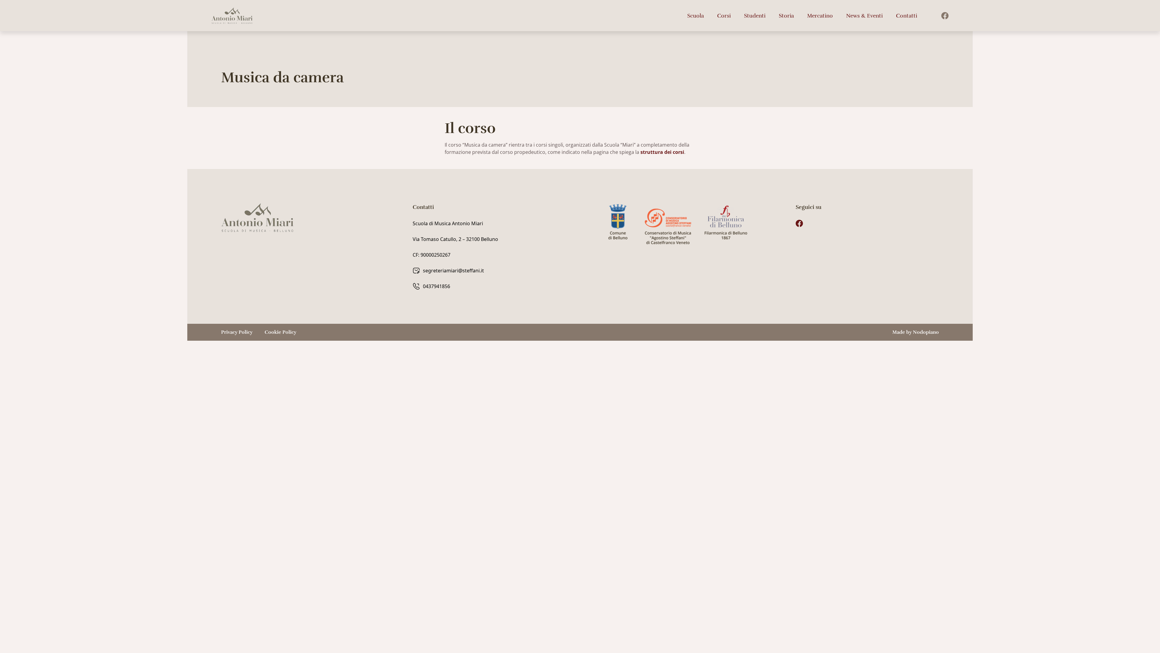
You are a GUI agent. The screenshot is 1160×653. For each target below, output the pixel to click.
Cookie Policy (280, 332)
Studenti (754, 15)
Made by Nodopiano (915, 332)
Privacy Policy (237, 332)
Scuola (695, 15)
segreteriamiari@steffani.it (453, 270)
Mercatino (820, 15)
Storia (786, 15)
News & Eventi (864, 15)
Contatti (906, 15)
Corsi (724, 15)
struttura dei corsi (662, 152)
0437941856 (436, 286)
